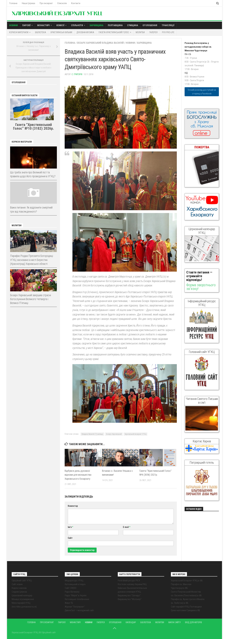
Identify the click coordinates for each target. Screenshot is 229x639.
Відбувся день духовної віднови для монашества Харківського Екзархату (78, 474)
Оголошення (150, 25)
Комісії (60, 25)
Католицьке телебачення (77, 599)
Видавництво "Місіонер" (129, 599)
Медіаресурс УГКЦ (74, 580)
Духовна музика (85, 32)
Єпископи (62, 3)
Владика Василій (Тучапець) (92, 434)
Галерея (153, 32)
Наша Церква (28, 3)
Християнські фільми (61, 32)
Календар (131, 622)
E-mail (126, 527)
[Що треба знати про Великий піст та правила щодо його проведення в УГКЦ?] (33, 157)
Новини (13, 25)
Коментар (73, 506)
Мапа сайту (174, 622)
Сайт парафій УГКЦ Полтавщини (186, 606)
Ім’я (70, 527)
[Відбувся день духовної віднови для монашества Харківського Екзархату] (83, 457)
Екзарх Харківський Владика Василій (100, 42)
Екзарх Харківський (114, 434)
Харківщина (96, 25)
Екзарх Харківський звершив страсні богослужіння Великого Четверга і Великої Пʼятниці (30, 299)
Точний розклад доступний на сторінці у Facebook (202, 91)
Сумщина (132, 25)
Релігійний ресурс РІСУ (129, 580)
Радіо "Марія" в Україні (75, 595)
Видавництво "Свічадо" (129, 595)
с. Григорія (77, 74)
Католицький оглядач (75, 584)
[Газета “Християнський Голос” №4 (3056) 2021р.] (158, 457)
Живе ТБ (69, 603)
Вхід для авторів (193, 622)
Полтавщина (115, 25)
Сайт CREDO (70, 588)
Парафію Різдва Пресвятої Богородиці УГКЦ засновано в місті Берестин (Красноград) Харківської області (31, 259)
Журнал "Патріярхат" (75, 606)
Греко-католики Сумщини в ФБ (185, 610)
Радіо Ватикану (72, 591)
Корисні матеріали (18, 32)
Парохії (26, 25)
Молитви (140, 32)
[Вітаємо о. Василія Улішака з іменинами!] (120, 457)
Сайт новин (17, 584)
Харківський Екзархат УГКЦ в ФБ (187, 580)
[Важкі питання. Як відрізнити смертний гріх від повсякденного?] (33, 193)
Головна (13, 3)
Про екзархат (46, 3)
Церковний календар (22, 595)
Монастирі (43, 25)
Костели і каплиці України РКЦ (132, 584)
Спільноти (77, 25)
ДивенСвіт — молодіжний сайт (79, 610)
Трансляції (168, 25)
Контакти (75, 3)
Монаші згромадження (23, 599)
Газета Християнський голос (114, 32)
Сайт (70, 538)
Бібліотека (40, 32)
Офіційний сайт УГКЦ (22, 580)
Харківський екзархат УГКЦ (135, 434)
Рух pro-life (168, 32)
